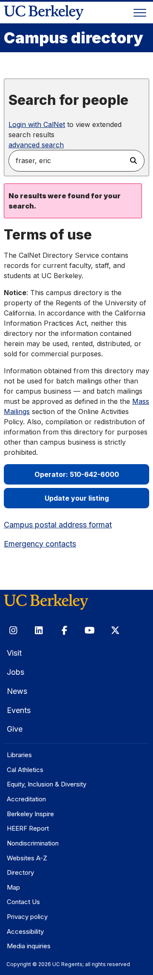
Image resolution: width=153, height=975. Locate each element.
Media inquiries (29, 946)
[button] (134, 161)
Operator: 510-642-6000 (76, 474)
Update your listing (77, 498)
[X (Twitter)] (115, 630)
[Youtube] (89, 630)
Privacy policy (27, 917)
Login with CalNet (36, 124)
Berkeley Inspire (30, 814)
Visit (14, 652)
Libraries (19, 755)
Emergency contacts (40, 543)
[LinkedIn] (38, 630)
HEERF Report (28, 828)
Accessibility (25, 931)
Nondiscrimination (33, 843)
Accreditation (26, 799)
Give (15, 728)
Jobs (15, 672)
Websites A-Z (27, 858)
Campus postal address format (58, 524)
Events (19, 710)
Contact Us (23, 902)
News (17, 691)
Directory (20, 872)
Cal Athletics (25, 770)
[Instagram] (13, 630)
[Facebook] (64, 630)
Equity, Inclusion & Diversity (46, 784)
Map (13, 887)
